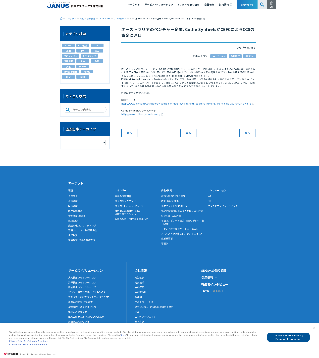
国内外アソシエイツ (145, 316)
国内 (82, 61)
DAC (97, 45)
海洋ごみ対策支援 (77, 311)
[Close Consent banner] (314, 328)
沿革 (137, 311)
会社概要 (139, 287)
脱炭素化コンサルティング (82, 225)
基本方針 (139, 321)
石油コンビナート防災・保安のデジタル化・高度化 (182, 222)
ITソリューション (217, 190)
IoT (209, 196)
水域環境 (73, 201)
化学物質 (73, 235)
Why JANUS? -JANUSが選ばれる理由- (154, 306)
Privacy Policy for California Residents (28, 341)
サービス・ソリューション (159, 4)
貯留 (68, 77)
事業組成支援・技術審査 (80, 302)
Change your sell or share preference (28, 344)
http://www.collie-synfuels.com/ (140, 114)
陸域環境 (73, 206)
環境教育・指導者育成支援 (81, 240)
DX (209, 201)
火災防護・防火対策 (171, 215)
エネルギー (120, 190)
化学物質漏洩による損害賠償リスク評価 (182, 210)
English (217, 291)
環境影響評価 (70, 71)
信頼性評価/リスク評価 (173, 196)
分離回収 (235, 56)
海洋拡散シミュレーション (82, 282)
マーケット (134, 4)
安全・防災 (166, 190)
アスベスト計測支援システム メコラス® (181, 233)
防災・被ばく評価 (170, 201)
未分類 (82, 66)
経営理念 (139, 277)
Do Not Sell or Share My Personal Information (288, 337)
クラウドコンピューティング (223, 206)
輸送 (82, 77)
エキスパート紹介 (144, 302)
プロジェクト (219, 56)
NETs (68, 50)
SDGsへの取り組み (188, 4)
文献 (68, 66)
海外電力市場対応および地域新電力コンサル (127, 212)
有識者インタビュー (214, 284)
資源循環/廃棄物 (76, 215)
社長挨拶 (139, 282)
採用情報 (224, 4)
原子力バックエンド (125, 201)
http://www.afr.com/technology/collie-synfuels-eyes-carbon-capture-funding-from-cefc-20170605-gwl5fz (186, 103)
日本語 (206, 291)
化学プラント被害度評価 (174, 206)
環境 (70, 190)
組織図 (138, 297)
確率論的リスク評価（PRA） (82, 306)
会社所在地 (140, 292)
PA (82, 50)
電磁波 (164, 243)
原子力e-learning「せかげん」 (130, 206)
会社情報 (209, 4)
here (123, 335)
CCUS (68, 45)
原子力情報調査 (123, 196)
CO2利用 (83, 45)
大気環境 (73, 196)
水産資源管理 (75, 210)
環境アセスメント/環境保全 (82, 230)
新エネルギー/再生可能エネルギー (133, 218)
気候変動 (73, 220)
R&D (97, 50)
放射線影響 (167, 238)
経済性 (249, 56)
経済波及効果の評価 (78, 321)
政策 (97, 61)
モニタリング (89, 56)
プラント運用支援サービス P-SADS (179, 228)
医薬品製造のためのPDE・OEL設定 (86, 316)
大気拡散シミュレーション (82, 277)
